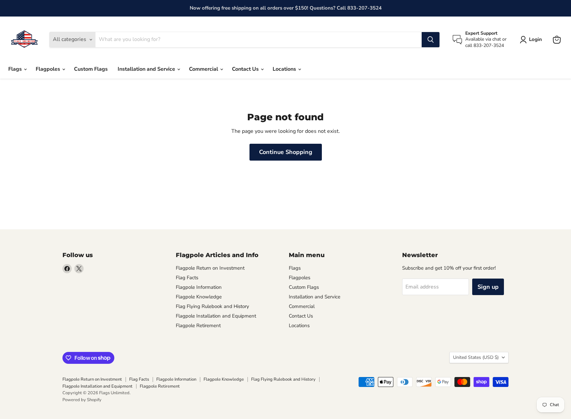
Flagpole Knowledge (199, 296)
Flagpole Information (199, 287)
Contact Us (246, 69)
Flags (15, 69)
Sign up (488, 287)
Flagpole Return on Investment (210, 268)
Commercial (204, 69)
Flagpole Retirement (198, 325)
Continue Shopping (285, 152)
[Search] (430, 39)
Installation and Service (147, 69)
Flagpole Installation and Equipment (216, 316)
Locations (285, 69)
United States (476, 357)
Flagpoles (48, 69)
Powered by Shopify (81, 400)
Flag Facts (187, 277)
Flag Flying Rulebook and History (212, 306)
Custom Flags (91, 69)
